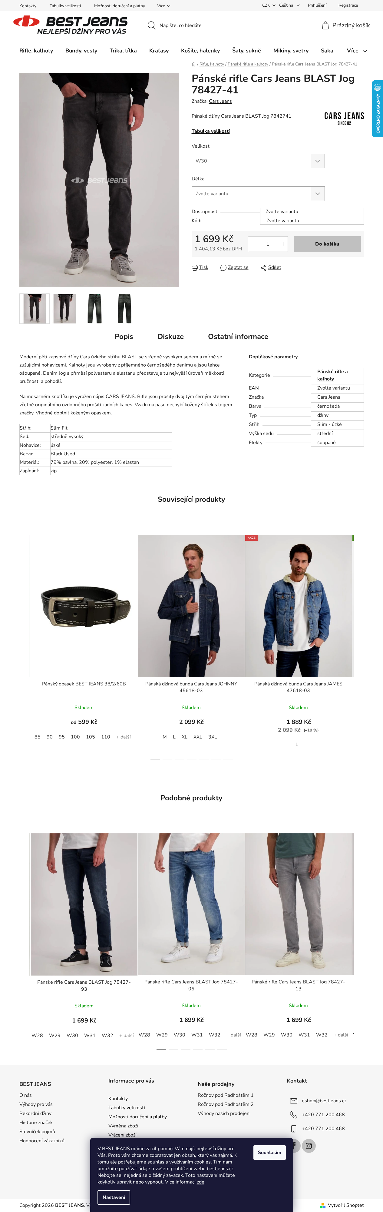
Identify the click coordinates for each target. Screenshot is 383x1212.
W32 (107, 1035)
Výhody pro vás (36, 1104)
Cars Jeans (220, 101)
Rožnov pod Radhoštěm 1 (226, 1095)
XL (184, 737)
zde (200, 1182)
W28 (37, 1035)
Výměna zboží (123, 1126)
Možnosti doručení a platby (119, 6)
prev (24, 645)
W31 (90, 1035)
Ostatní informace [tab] (238, 336)
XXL (197, 737)
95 (62, 737)
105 (90, 737)
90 (50, 737)
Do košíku (327, 244)
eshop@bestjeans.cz (324, 1100)
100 (75, 737)
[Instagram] (309, 1146)
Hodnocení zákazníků (41, 1140)
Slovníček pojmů (37, 1131)
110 (105, 737)
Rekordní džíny (35, 1113)
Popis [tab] (124, 336)
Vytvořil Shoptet (346, 1205)
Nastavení (114, 1197)
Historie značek (36, 1122)
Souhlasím (269, 1152)
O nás (25, 1095)
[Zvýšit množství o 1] (283, 244)
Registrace (348, 5)
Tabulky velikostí (65, 6)
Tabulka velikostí (211, 131)
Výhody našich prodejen (223, 1113)
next (359, 645)
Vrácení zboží (122, 1135)
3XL (212, 737)
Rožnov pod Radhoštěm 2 (226, 1104)
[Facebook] (294, 1146)
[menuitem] (36, 50)
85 (38, 737)
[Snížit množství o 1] (252, 244)
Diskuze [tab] (170, 336)
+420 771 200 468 (323, 1114)
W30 (72, 1035)
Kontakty (27, 6)
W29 (55, 1035)
